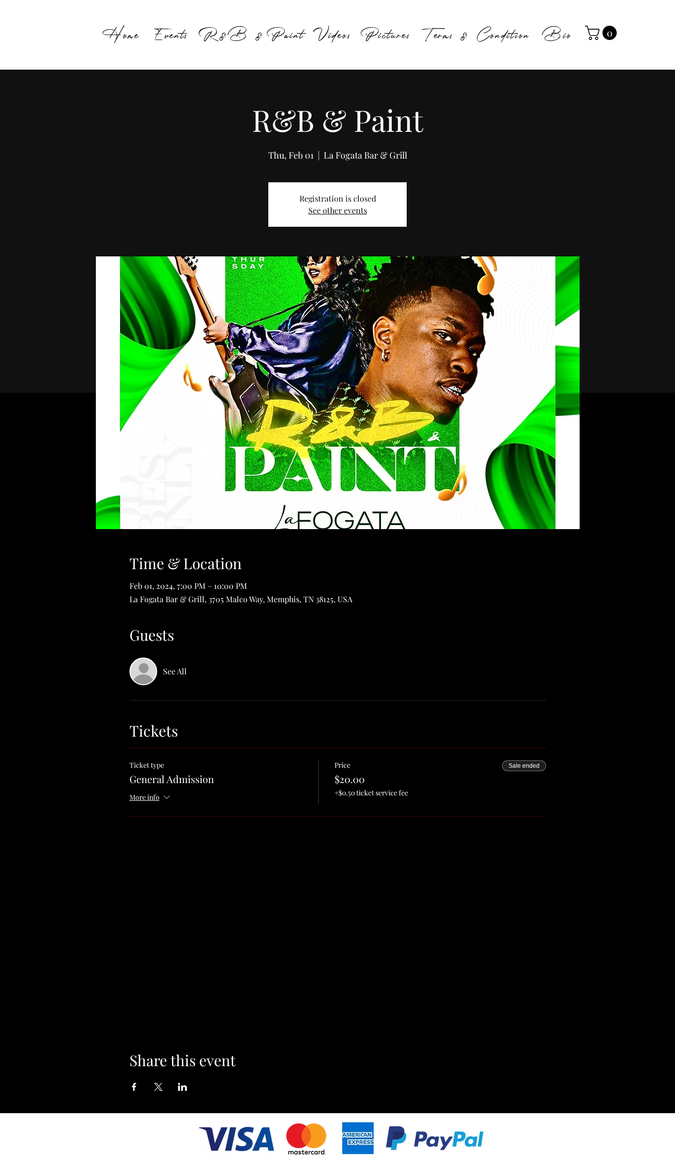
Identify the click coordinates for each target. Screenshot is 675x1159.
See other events (337, 210)
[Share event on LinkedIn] (182, 1087)
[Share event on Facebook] (134, 1087)
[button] (602, 33)
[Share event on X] (158, 1087)
